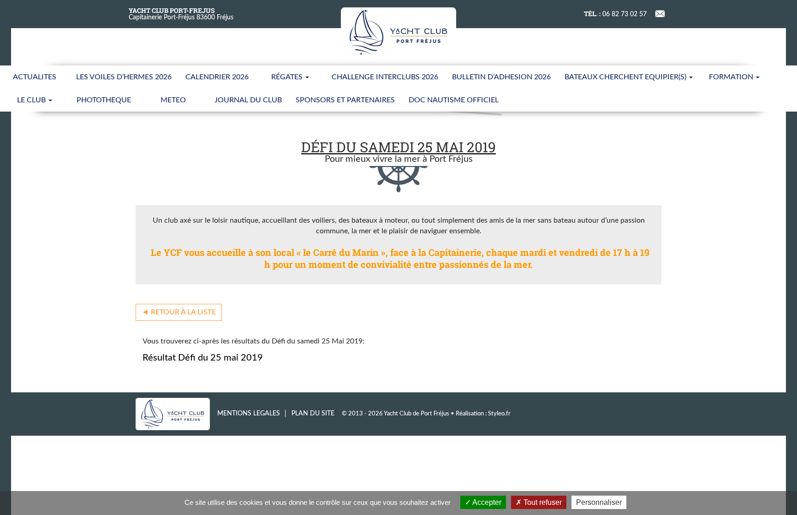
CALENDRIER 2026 (217, 77)
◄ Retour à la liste (179, 312)
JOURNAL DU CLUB (248, 100)
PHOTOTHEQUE (104, 100)
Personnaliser (599, 502)
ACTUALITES (34, 77)
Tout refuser (542, 502)
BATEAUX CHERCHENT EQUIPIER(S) (626, 77)
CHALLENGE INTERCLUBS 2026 (385, 77)
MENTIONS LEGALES (248, 413)
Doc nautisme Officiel (454, 100)
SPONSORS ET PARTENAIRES (345, 100)
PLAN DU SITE (312, 413)
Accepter (486, 502)
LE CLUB (32, 100)
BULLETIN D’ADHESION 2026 (501, 77)
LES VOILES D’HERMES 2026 (124, 77)
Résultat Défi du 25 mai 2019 (203, 357)
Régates (287, 77)
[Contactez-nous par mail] (660, 12)
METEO (173, 100)
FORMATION (732, 77)
